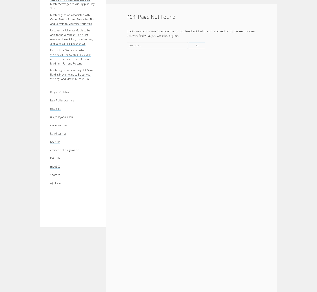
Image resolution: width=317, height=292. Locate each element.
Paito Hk (55, 158)
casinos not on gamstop (64, 150)
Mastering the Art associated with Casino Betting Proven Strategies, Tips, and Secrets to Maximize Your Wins (72, 19)
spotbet (55, 175)
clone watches (58, 125)
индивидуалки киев (61, 117)
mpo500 (55, 166)
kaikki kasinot (58, 133)
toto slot (55, 108)
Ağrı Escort (56, 183)
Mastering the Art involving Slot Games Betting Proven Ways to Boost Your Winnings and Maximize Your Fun (72, 74)
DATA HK (55, 142)
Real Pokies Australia (62, 100)
